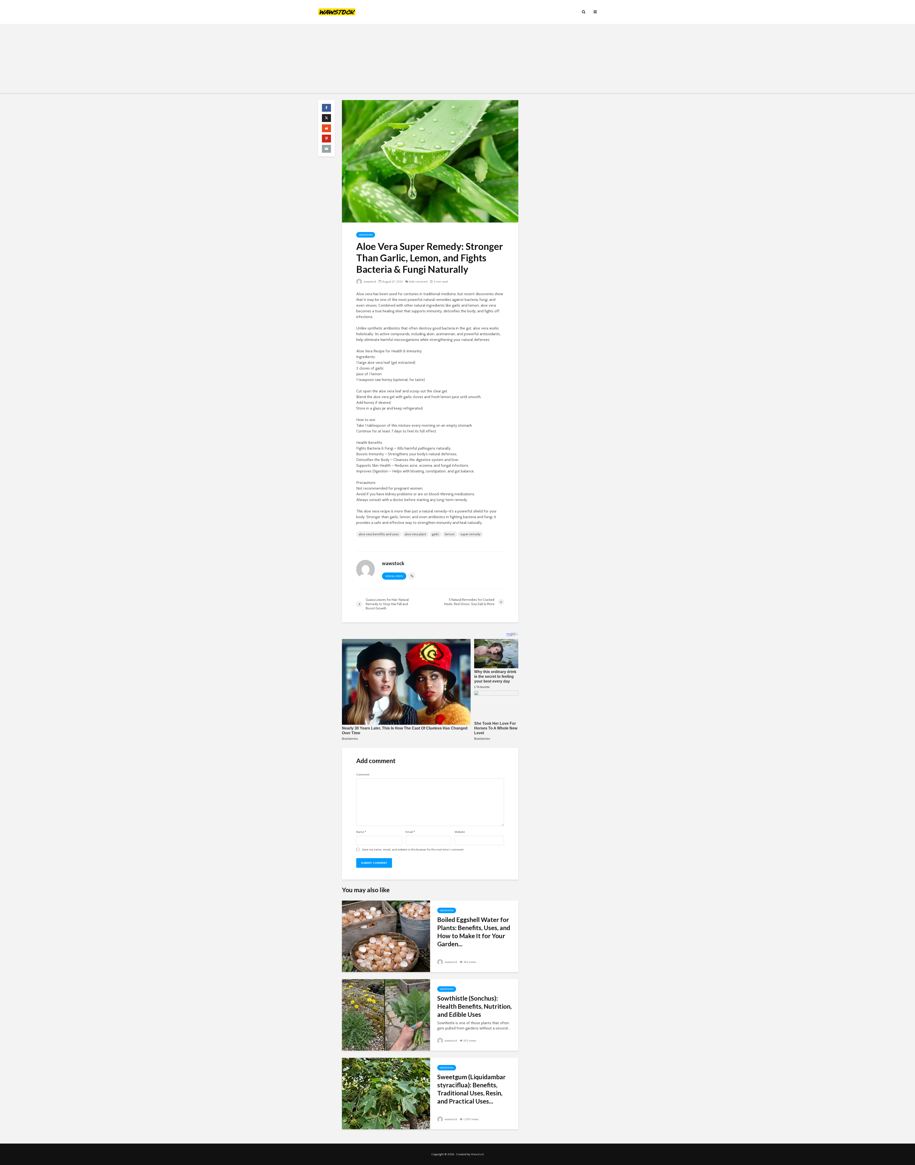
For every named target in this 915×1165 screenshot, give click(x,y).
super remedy (470, 534)
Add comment (418, 281)
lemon (450, 534)
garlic (435, 534)
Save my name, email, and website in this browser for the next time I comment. (413, 849)
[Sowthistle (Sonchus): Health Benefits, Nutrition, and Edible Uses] (386, 1014)
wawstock (369, 281)
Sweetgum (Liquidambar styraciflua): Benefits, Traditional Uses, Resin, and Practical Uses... (471, 1089)
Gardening (365, 234)
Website (460, 832)
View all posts (394, 576)
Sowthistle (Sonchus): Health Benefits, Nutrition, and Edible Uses (474, 1006)
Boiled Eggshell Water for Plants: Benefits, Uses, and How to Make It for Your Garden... (473, 932)
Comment (362, 774)
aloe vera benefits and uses (379, 534)
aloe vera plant (415, 534)
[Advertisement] (457, 59)
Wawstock (477, 1154)
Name (361, 832)
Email (410, 832)
